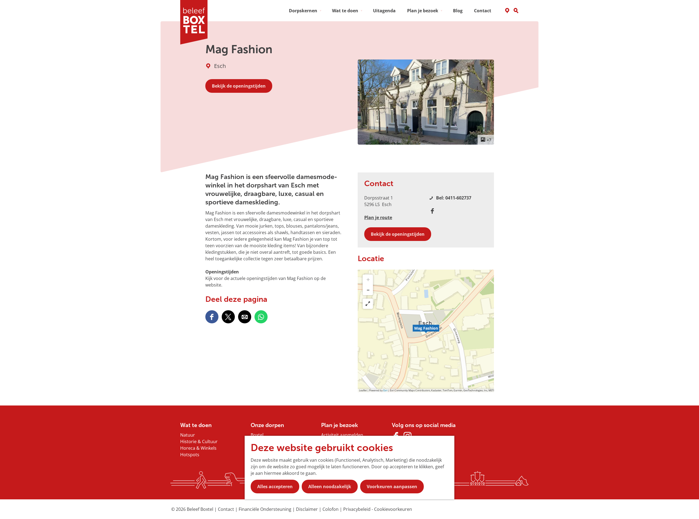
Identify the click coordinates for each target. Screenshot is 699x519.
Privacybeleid (357, 509)
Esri (385, 390)
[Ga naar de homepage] (195, 22)
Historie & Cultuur (199, 442)
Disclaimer (307, 509)
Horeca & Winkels (198, 448)
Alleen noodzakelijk (329, 487)
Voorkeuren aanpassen (392, 487)
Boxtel (257, 435)
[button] (426, 331)
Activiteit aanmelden (342, 435)
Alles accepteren (275, 487)
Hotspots (189, 455)
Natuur (187, 435)
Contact (226, 509)
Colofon (331, 509)
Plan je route (378, 217)
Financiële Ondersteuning (265, 509)
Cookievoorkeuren (393, 509)
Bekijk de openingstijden (239, 86)
